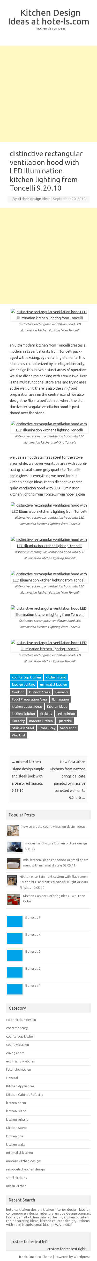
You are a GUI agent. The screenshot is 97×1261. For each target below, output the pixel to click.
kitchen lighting (23, 684)
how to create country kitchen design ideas (53, 826)
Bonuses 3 (33, 951)
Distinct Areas (39, 692)
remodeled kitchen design (25, 1169)
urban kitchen (16, 1186)
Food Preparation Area (29, 699)
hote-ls (11, 1209)
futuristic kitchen (18, 1069)
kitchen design (30, 1209)
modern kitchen (41, 721)
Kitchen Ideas (57, 706)
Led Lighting (66, 713)
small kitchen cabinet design (40, 1217)
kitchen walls (15, 1144)
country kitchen (17, 1044)
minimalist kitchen (53, 684)
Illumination (60, 699)
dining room (15, 1053)
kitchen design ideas (34, 199)
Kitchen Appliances (20, 1086)
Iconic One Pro (30, 1256)
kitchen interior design (60, 1209)
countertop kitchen (26, 677)
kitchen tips (14, 1136)
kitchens (46, 713)
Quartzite (64, 721)
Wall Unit (18, 735)
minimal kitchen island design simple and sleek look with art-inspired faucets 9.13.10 (28, 776)
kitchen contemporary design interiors (48, 1211)
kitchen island (56, 677)
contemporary (17, 1028)
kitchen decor (16, 1103)
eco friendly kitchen (20, 1061)
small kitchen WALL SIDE (53, 1225)
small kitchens (16, 1177)
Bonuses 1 (33, 985)
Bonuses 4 (33, 934)
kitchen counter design (57, 1221)
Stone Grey (47, 728)
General (12, 1078)
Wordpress (81, 1256)
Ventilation (68, 728)
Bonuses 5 (33, 917)
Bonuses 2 (33, 968)
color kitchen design (21, 1019)
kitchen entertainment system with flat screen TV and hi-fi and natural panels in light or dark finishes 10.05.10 (54, 882)
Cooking (18, 692)
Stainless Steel (23, 728)
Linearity (18, 721)
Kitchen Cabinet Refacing (24, 1094)
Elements (62, 692)
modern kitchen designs (24, 1161)
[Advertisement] (48, 94)
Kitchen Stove (16, 1127)
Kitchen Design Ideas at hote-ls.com (48, 16)
